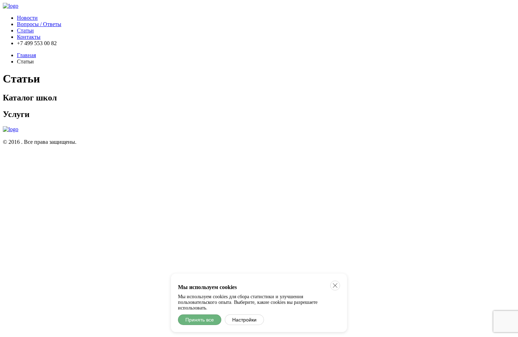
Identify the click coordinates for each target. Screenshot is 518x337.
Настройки (244, 320)
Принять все (199, 320)
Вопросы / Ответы (39, 24)
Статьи (25, 30)
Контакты (29, 37)
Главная (26, 55)
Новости (27, 18)
